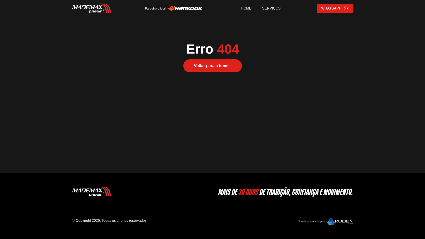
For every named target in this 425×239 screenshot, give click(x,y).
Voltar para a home (212, 66)
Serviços (271, 8)
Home (246, 8)
